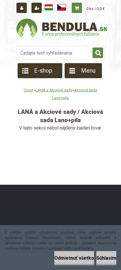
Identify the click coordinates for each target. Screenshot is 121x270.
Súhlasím (106, 258)
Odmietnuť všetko (74, 258)
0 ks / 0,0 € (95, 8)
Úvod (28, 90)
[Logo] (61, 29)
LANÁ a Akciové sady (54, 90)
